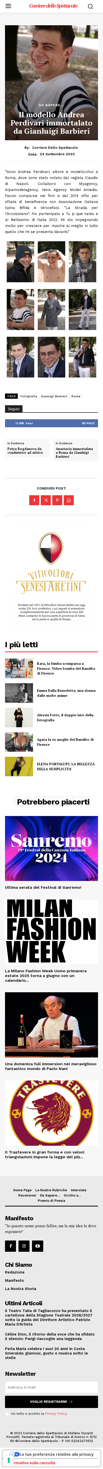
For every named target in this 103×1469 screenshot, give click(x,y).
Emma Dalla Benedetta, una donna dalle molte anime (66, 693)
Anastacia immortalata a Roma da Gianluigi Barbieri (74, 453)
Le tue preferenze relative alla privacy (57, 1454)
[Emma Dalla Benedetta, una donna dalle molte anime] (19, 693)
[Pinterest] (57, 500)
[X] (46, 500)
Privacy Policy (55, 1414)
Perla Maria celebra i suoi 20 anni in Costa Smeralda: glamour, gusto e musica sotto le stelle (46, 1353)
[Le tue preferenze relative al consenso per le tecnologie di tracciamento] (9, 1460)
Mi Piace (88, 423)
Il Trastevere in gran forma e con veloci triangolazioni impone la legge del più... (44, 1154)
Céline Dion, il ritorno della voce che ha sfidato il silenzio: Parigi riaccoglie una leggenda (50, 1336)
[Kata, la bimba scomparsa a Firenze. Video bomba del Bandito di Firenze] (19, 668)
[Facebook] (34, 500)
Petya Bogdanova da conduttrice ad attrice (25, 451)
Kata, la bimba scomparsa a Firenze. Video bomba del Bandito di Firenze (66, 668)
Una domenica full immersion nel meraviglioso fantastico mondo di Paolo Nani (50, 1066)
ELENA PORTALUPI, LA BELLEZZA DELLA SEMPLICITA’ (66, 766)
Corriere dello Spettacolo (55, 148)
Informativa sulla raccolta (30, 1462)
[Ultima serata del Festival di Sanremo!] (51, 848)
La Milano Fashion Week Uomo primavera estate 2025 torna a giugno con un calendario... (45, 975)
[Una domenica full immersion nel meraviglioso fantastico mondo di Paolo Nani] (51, 1024)
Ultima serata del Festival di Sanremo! (43, 887)
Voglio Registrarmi (48, 1402)
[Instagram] (24, 1246)
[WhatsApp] (69, 500)
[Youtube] (37, 1246)
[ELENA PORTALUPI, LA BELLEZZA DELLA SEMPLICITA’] (19, 766)
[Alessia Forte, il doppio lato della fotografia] (19, 717)
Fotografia (28, 396)
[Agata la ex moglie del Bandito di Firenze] (19, 742)
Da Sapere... (51, 105)
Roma (76, 396)
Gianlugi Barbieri (54, 396)
